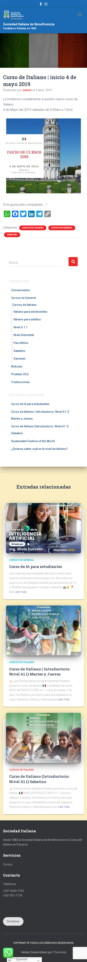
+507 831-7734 (12, 895)
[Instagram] (46, 4)
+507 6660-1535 (13, 890)
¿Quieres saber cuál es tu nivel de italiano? (39, 448)
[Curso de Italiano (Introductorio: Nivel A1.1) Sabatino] (43, 737)
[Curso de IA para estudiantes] (43, 527)
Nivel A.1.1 (21, 327)
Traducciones (20, 382)
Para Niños (21, 343)
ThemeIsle (59, 952)
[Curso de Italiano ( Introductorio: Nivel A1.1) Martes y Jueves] (43, 630)
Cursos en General (61, 228)
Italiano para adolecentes (30, 311)
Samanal (19, 358)
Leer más (21, 592)
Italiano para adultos (27, 319)
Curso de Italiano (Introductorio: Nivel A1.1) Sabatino (39, 779)
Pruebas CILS (20, 374)
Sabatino (12, 235)
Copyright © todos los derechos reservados (43, 943)
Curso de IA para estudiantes (30, 404)
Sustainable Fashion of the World (33, 441)
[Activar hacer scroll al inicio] (79, 954)
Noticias (16, 366)
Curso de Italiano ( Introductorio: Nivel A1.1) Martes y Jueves (39, 672)
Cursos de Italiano (33, 228)
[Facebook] (41, 4)
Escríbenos (13, 921)
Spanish (21, 959)
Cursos (8, 864)
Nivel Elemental (24, 335)
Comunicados (20, 290)
